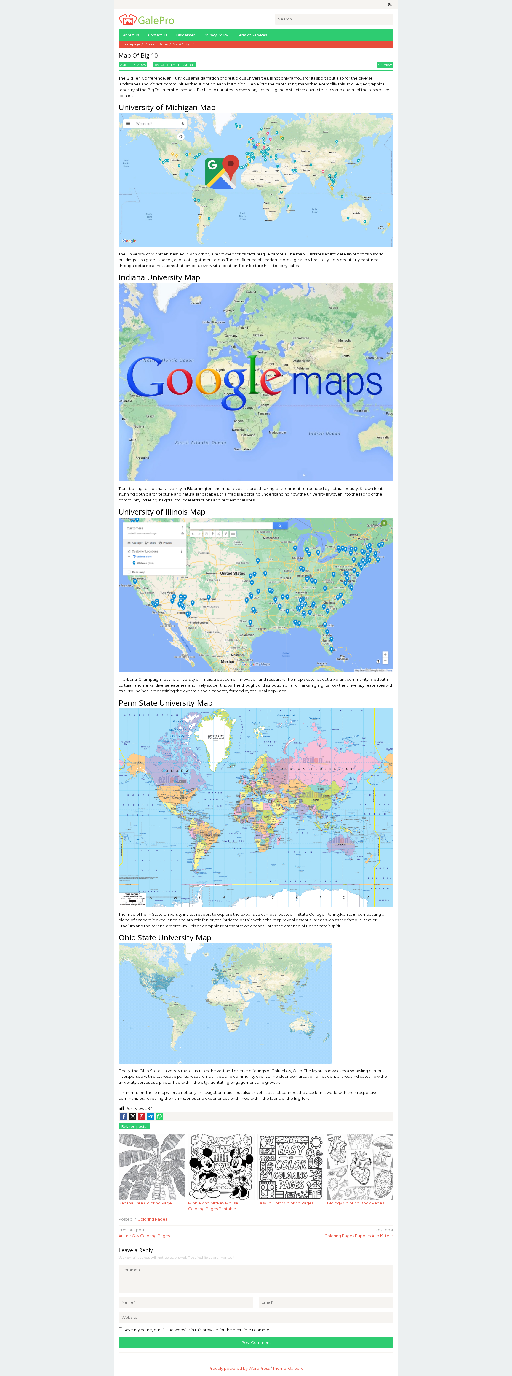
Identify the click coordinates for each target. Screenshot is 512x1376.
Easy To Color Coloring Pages (285, 1203)
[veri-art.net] (146, 18)
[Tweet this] (132, 1116)
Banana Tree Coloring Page (145, 1203)
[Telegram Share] (150, 1116)
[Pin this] (141, 1116)
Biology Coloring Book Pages (355, 1203)
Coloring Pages (152, 1219)
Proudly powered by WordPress (239, 1368)
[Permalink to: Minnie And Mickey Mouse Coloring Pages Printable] (221, 1166)
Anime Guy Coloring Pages (144, 1232)
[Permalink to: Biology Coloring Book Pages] (360, 1166)
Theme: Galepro (288, 1368)
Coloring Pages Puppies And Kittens (358, 1232)
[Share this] (123, 1116)
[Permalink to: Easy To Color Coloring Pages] (290, 1166)
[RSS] (389, 4)
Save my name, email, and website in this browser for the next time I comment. (198, 1329)
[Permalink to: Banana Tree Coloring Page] (152, 1166)
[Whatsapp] (159, 1116)
